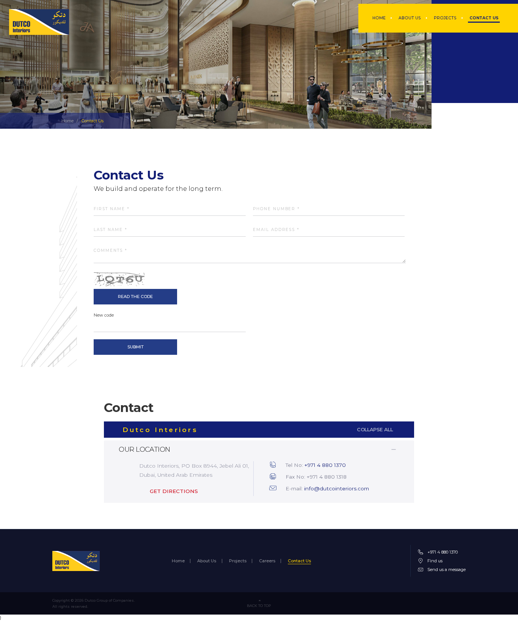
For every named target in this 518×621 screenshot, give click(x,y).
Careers (267, 561)
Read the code (135, 296)
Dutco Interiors (257, 430)
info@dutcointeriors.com (336, 488)
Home (379, 18)
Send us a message (446, 569)
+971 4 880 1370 (325, 465)
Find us (435, 560)
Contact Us (484, 18)
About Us (410, 18)
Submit (135, 347)
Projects (445, 18)
